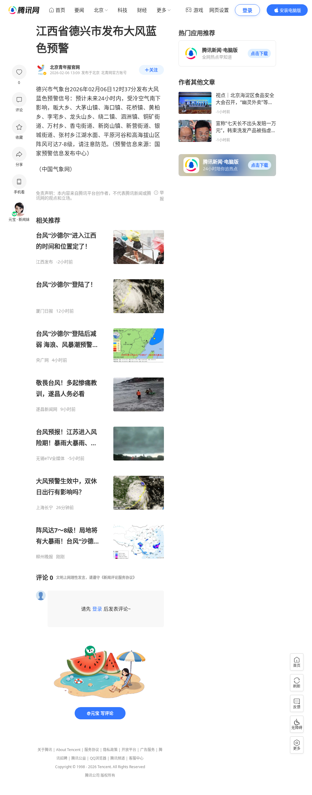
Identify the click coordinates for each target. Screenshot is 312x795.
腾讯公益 (78, 758)
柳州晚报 (44, 557)
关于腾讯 (44, 749)
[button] (259, 53)
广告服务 (147, 749)
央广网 (42, 360)
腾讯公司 (92, 775)
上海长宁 (44, 507)
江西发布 (44, 262)
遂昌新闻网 (46, 409)
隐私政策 (110, 749)
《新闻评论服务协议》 (118, 577)
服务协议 (91, 749)
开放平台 (129, 749)
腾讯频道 (117, 758)
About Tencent (68, 749)
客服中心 (136, 758)
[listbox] (100, 388)
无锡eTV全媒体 (50, 458)
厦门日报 (44, 311)
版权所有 (108, 775)
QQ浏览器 (98, 758)
